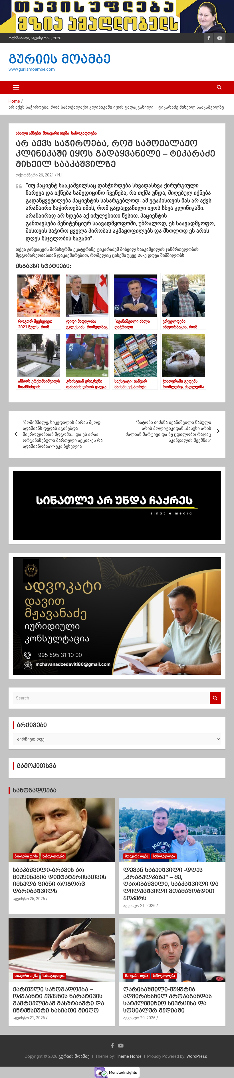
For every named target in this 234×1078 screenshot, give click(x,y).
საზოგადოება (84, 133)
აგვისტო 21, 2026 (139, 905)
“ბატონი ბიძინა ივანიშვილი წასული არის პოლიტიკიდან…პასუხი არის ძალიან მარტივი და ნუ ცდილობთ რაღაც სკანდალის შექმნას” (168, 431)
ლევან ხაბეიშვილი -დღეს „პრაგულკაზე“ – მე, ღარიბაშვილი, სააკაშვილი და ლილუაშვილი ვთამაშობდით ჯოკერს (171, 884)
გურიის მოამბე (60, 59)
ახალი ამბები (28, 133)
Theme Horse (129, 1056)
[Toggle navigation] (16, 87)
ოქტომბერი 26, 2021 (35, 175)
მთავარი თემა (56, 133)
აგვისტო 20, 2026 (139, 1018)
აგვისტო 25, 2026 (29, 898)
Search (215, 698)
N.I (59, 175)
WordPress (196, 1056)
